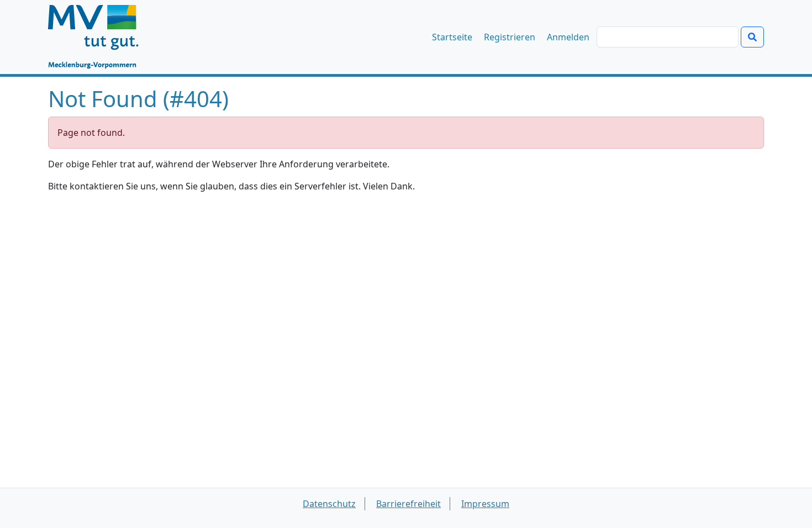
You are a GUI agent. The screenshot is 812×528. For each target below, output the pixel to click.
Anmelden (568, 37)
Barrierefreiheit (408, 504)
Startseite (452, 37)
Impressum (485, 504)
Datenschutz (329, 504)
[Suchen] (752, 37)
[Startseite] (98, 37)
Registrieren (509, 37)
